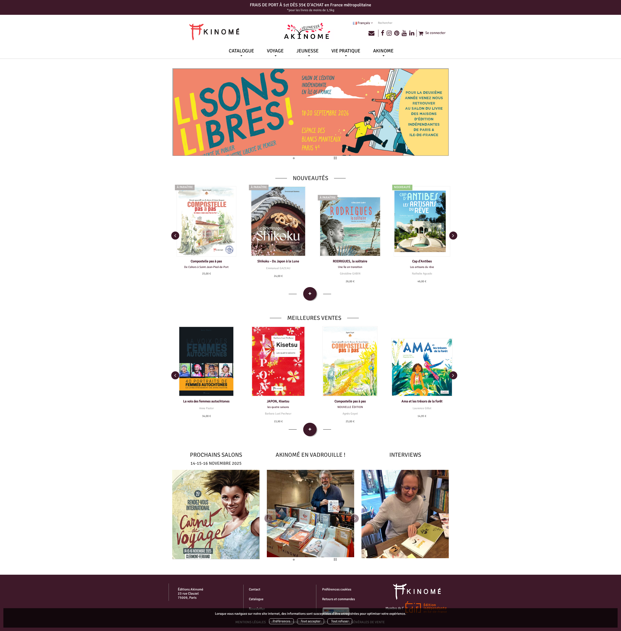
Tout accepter (310, 621)
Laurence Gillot (422, 408)
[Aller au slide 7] (326, 158)
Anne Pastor (206, 408)
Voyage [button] (275, 51)
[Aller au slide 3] (300, 158)
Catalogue (256, 599)
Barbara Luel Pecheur (278, 413)
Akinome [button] (383, 51)
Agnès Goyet (350, 413)
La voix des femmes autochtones (206, 401)
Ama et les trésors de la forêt (421, 401)
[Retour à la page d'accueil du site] (214, 32)
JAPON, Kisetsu (278, 401)
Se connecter (435, 33)
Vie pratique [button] (345, 51)
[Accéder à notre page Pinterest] (396, 33)
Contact (254, 589)
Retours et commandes (338, 599)
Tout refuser (340, 621)
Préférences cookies (336, 589)
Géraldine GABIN (350, 273)
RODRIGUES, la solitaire (350, 261)
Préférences (281, 621)
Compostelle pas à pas (206, 261)
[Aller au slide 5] (313, 158)
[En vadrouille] (216, 514)
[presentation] (175, 235)
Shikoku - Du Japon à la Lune (278, 261)
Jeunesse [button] (307, 51)
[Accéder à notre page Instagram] (389, 33)
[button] (273, 516)
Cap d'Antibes (422, 261)
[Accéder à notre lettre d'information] (373, 33)
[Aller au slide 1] (287, 158)
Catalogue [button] (241, 51)
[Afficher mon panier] (420, 33)
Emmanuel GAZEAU (278, 268)
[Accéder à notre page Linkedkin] (413, 33)
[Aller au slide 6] (320, 158)
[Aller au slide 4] (307, 158)
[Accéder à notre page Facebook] (382, 33)
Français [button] (364, 23)
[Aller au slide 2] (294, 158)
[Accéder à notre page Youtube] (404, 33)
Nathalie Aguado (422, 273)
